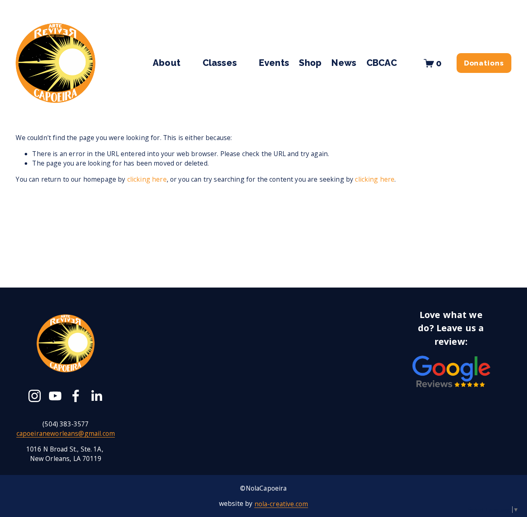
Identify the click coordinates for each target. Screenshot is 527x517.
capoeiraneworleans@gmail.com (65, 433)
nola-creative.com (281, 503)
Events (274, 63)
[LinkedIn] (96, 395)
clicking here (147, 179)
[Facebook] (75, 395)
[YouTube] (55, 395)
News (343, 63)
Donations (484, 63)
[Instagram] (34, 395)
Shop (310, 63)
